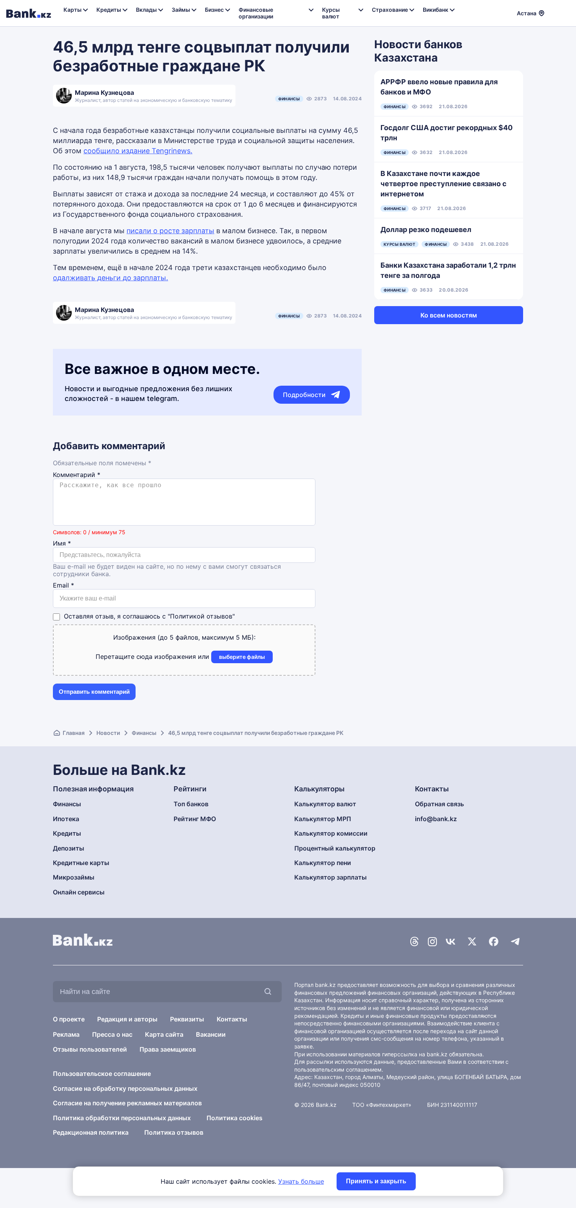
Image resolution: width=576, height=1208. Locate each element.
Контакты (232, 1019)
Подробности (304, 395)
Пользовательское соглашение (102, 1073)
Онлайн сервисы (79, 892)
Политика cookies (234, 1118)
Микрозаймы (73, 877)
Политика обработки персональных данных (122, 1118)
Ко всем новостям (448, 315)
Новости (108, 732)
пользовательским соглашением (338, 1069)
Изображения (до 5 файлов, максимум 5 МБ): (184, 637)
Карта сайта (164, 1034)
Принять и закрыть (376, 1181)
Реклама (66, 1034)
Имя (62, 543)
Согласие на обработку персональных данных (125, 1088)
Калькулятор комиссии (331, 833)
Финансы (289, 98)
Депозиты (68, 848)
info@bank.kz (436, 819)
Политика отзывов (173, 1132)
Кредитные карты (81, 863)
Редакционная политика (91, 1132)
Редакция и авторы (127, 1019)
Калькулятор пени (322, 863)
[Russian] (555, 12)
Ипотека (66, 819)
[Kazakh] (564, 12)
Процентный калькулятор (334, 848)
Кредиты (67, 833)
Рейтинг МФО (195, 819)
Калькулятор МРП (322, 819)
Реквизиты (187, 1019)
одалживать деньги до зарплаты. (110, 278)
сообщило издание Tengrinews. (137, 151)
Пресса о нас (112, 1034)
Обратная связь (439, 804)
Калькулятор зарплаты (330, 877)
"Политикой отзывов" (201, 616)
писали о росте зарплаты (170, 231)
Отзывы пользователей (90, 1049)
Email (63, 585)
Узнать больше (301, 1181)
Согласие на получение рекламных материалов (127, 1103)
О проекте (69, 1019)
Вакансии (211, 1034)
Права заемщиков (167, 1049)
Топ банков (191, 804)
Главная (74, 732)
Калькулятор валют (325, 804)
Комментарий (76, 475)
